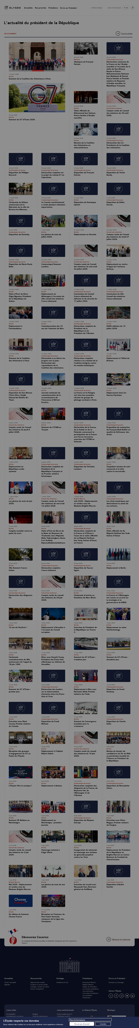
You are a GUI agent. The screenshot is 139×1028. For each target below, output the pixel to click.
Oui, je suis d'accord (81, 1024)
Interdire (103, 1024)
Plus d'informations (77, 1019)
